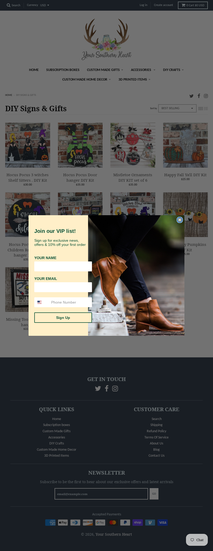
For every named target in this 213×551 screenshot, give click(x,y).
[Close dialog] (179, 219)
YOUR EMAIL (45, 279)
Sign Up (63, 318)
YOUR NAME (45, 258)
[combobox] (42, 302)
